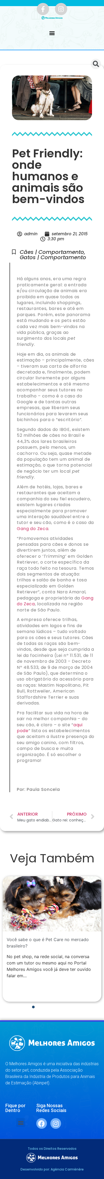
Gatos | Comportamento (53, 257)
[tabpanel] (52, 939)
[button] (52, 33)
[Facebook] (41, 1123)
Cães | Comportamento (52, 252)
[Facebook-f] (43, 9)
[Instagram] (61, 9)
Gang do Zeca (32, 529)
